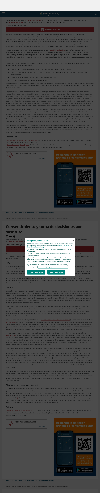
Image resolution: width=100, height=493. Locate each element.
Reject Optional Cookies (56, 261)
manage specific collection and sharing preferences (53, 257)
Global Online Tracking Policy (35, 236)
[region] (50, 246)
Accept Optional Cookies (36, 261)
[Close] (73, 230)
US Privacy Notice (64, 234)
